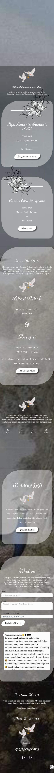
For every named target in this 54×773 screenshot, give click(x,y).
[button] (27, 529)
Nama (3, 591)
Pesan (3, 601)
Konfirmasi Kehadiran (10, 613)
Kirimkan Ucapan (13, 623)
